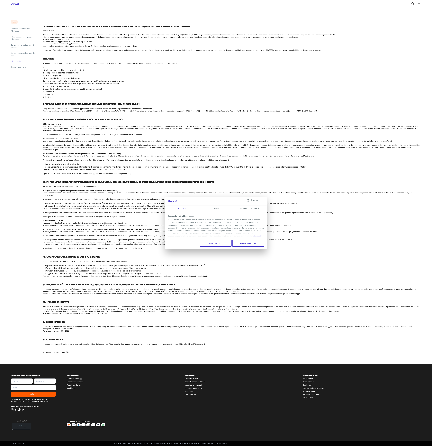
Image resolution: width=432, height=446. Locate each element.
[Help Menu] (412, 3)
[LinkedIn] (23, 409)
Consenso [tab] (182, 209)
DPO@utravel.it (311, 111)
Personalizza (214, 243)
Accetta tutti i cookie (248, 243)
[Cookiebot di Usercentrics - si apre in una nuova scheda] (248, 201)
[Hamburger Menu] (419, 3)
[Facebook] (15, 409)
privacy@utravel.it (165, 344)
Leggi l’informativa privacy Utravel (36, 401)
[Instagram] (12, 409)
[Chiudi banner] (263, 201)
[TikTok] (19, 409)
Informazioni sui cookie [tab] (249, 208)
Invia (31, 394)
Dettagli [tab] (216, 208)
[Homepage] (15, 3)
